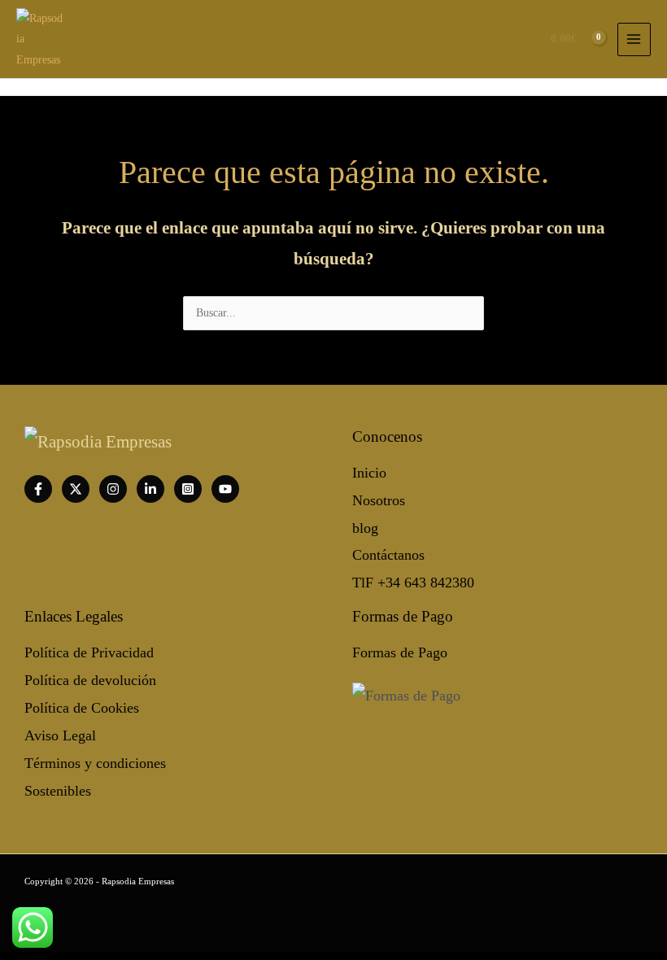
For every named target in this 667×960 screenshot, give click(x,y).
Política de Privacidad (89, 652)
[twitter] (75, 489)
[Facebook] (38, 489)
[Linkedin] (150, 489)
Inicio (369, 473)
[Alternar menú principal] (634, 39)
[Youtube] (225, 489)
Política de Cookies (81, 708)
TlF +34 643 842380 (413, 582)
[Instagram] (113, 489)
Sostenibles (57, 791)
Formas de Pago (399, 652)
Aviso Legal (60, 735)
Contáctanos (388, 555)
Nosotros (378, 500)
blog (365, 528)
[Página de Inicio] (40, 38)
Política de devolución (90, 680)
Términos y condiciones (95, 763)
